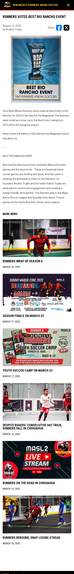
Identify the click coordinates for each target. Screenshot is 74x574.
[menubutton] (68, 5)
